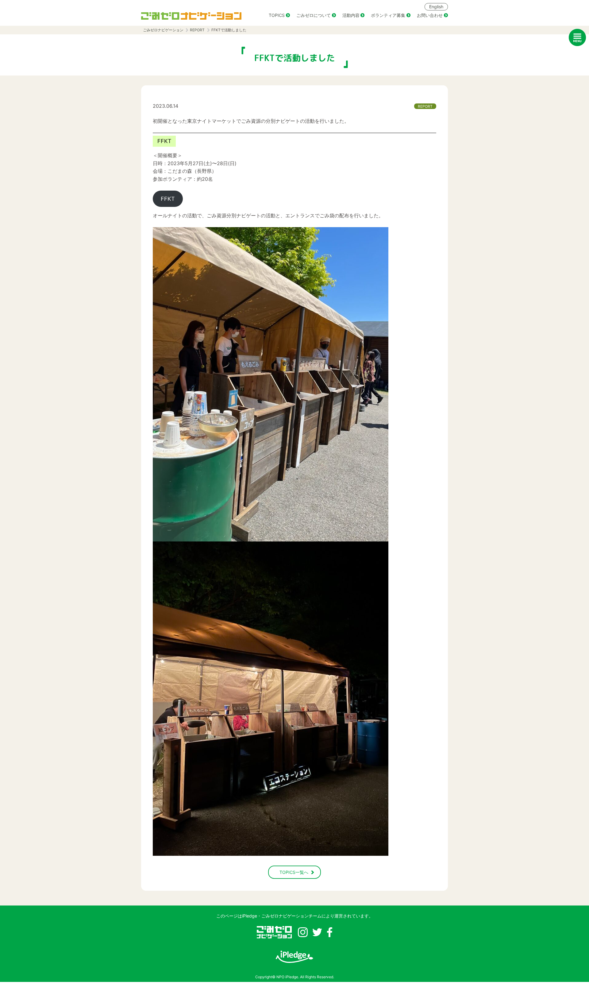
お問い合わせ (430, 15)
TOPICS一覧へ (293, 872)
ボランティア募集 (388, 15)
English (436, 6)
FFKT (168, 199)
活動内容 (351, 15)
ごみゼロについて (313, 15)
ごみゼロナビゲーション (163, 30)
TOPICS (277, 15)
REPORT (197, 30)
